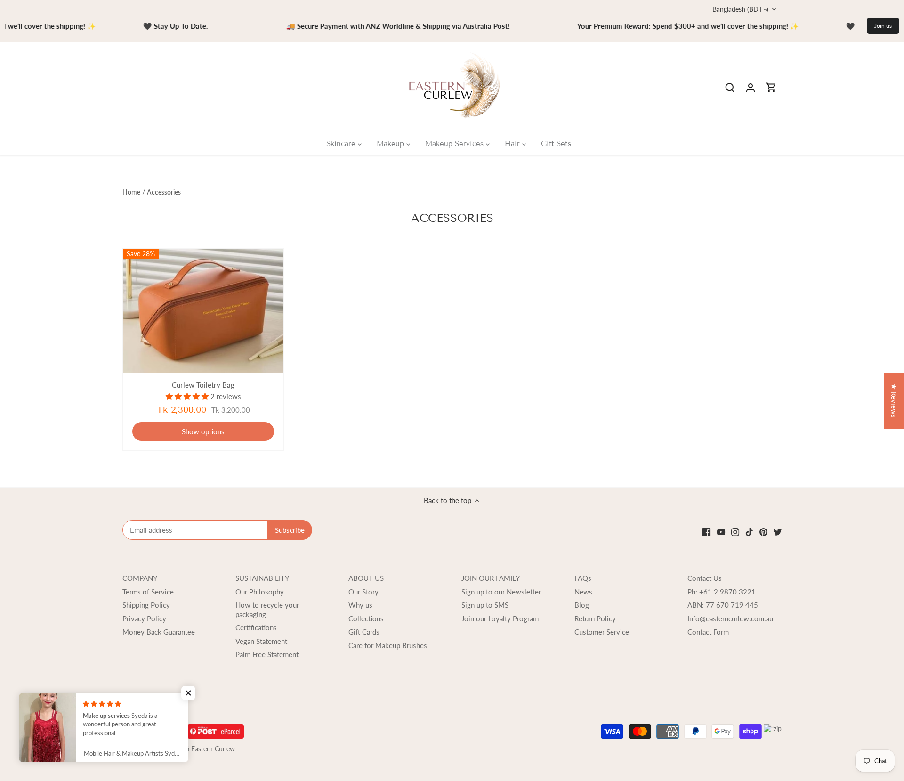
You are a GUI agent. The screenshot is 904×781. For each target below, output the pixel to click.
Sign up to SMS (484, 605)
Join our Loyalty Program (500, 618)
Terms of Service (148, 591)
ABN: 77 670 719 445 (722, 605)
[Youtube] (721, 532)
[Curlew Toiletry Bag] (203, 311)
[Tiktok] (749, 532)
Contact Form (708, 631)
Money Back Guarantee (158, 631)
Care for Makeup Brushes (387, 645)
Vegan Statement (261, 641)
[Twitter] (778, 532)
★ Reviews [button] (894, 400)
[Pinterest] (763, 532)
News (583, 591)
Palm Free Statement (267, 654)
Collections (366, 618)
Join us (883, 25)
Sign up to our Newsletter (501, 591)
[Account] (750, 87)
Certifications (256, 627)
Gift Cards (363, 631)
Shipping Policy (146, 605)
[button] (188, 693)
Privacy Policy (144, 618)
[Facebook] (706, 532)
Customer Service (601, 631)
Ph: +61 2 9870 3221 (721, 591)
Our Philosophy (259, 591)
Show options (203, 431)
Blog (581, 605)
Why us (360, 605)
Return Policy (595, 618)
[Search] (729, 87)
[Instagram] (735, 532)
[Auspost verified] (215, 728)
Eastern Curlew (213, 749)
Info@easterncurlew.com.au (730, 618)
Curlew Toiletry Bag (203, 385)
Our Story (363, 591)
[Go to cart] (771, 87)
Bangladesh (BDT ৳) (740, 9)
